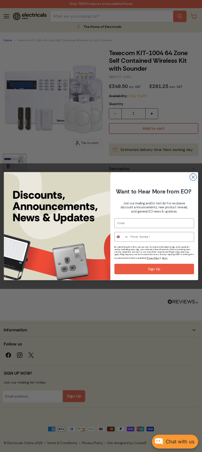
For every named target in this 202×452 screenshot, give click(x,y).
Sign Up (154, 269)
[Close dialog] (193, 176)
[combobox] (122, 236)
